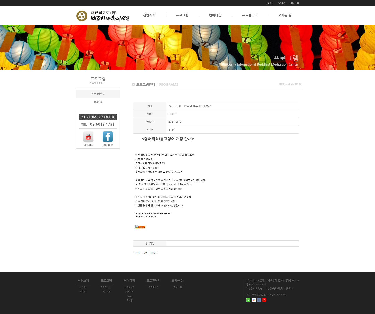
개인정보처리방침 (254, 288)
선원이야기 (129, 287)
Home (270, 3)
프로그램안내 (98, 94)
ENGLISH (294, 3)
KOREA (281, 3)
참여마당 (215, 15)
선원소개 (149, 15)
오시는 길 (285, 15)
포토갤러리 (250, 15)
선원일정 (98, 102)
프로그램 (182, 15)
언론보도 (129, 291)
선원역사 (83, 291)
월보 (129, 296)
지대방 (129, 300)
